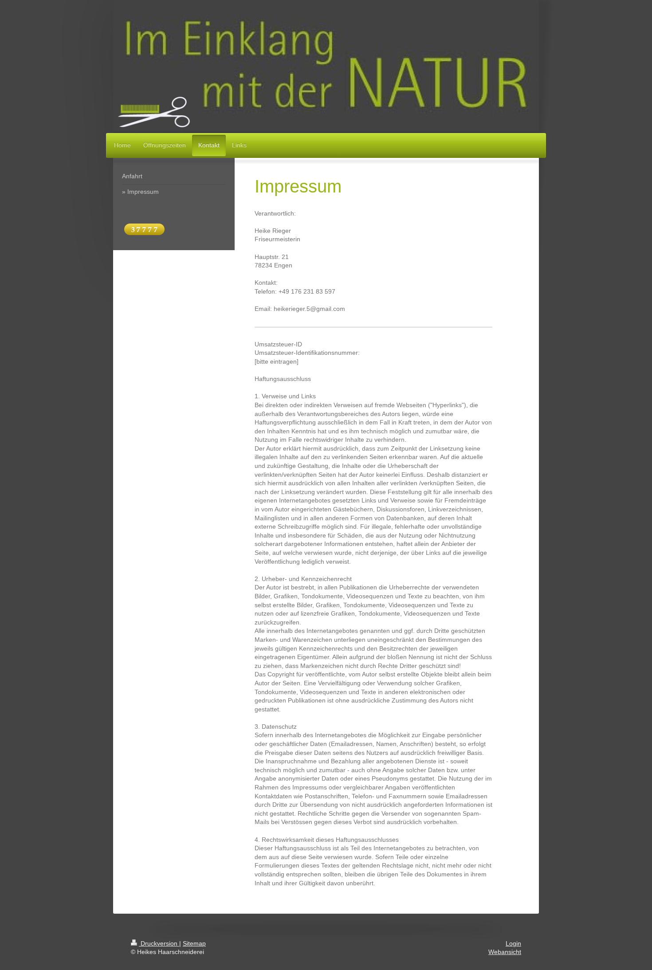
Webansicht (504, 951)
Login (513, 943)
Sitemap (194, 943)
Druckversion (159, 943)
